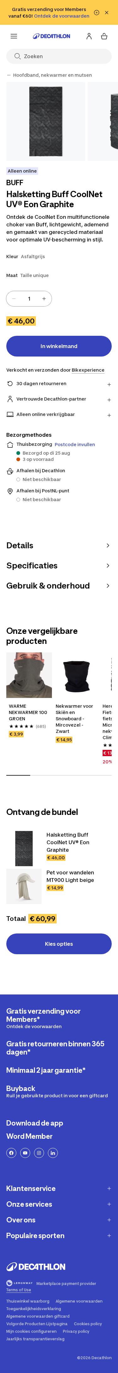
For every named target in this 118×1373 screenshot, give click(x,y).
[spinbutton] (29, 298)
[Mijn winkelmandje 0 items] (104, 36)
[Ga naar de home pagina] (51, 36)
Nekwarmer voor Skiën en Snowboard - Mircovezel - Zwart (75, 718)
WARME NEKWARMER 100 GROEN (28, 712)
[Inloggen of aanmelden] (89, 36)
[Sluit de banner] (107, 13)
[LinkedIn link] (53, 1153)
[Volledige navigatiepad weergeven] (8, 75)
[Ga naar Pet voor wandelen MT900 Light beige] (24, 886)
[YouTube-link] (25, 1153)
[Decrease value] (13, 298)
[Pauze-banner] (97, 13)
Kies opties (59, 944)
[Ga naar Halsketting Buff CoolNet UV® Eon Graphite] (24, 848)
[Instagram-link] (39, 1153)
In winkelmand (59, 346)
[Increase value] (44, 298)
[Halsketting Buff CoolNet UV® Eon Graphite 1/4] (45, 121)
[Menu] (13, 36)
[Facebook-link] (11, 1153)
